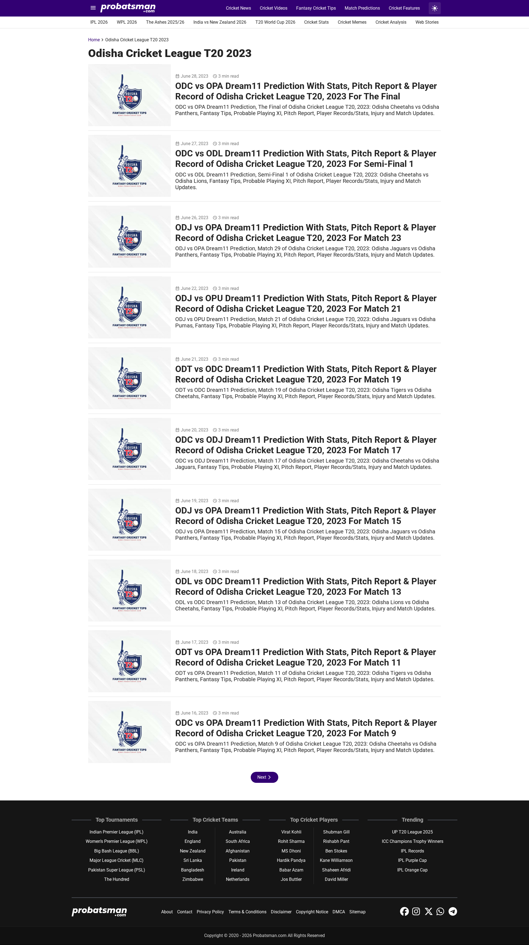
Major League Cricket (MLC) (117, 860)
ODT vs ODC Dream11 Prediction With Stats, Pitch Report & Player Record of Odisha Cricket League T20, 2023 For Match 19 (306, 374)
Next (264, 777)
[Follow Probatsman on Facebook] (405, 914)
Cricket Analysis (391, 22)
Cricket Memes (352, 22)
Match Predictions (362, 8)
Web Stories (427, 22)
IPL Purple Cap (412, 860)
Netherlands (237, 879)
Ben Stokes (336, 851)
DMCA (339, 911)
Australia (237, 832)
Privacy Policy (210, 911)
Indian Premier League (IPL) (117, 832)
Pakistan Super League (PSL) (116, 870)
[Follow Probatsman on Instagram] (417, 914)
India (193, 832)
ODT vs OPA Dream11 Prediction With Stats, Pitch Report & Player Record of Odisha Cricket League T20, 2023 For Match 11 (305, 657)
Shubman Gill (336, 832)
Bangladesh (192, 870)
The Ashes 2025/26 (165, 22)
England (193, 841)
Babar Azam (291, 870)
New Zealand (193, 851)
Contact (184, 911)
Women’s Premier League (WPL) (117, 841)
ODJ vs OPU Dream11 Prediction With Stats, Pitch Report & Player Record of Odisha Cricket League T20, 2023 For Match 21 (306, 303)
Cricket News (238, 8)
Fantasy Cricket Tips (316, 8)
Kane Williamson (336, 860)
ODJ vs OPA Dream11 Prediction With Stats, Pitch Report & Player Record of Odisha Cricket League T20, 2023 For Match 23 (305, 232)
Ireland (237, 870)
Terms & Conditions (247, 911)
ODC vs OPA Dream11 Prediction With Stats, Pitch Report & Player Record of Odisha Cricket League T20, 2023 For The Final (306, 91)
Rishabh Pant (336, 841)
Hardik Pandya (291, 860)
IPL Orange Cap (412, 870)
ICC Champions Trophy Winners (412, 841)
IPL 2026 (99, 22)
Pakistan (237, 860)
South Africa (238, 841)
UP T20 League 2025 (412, 832)
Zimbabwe (192, 879)
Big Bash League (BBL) (116, 851)
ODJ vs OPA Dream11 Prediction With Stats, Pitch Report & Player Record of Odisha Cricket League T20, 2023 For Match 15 (305, 515)
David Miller (336, 879)
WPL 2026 (127, 22)
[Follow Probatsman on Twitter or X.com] (429, 914)
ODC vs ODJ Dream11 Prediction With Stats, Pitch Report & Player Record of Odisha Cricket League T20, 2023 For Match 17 (306, 445)
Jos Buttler (291, 879)
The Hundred (116, 879)
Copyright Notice (312, 911)
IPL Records (412, 851)
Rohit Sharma (291, 841)
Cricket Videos (273, 8)
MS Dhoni (291, 851)
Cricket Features (404, 8)
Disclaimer (281, 911)
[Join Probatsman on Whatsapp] (441, 914)
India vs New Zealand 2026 (219, 22)
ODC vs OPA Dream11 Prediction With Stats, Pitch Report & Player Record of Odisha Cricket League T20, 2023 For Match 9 (306, 728)
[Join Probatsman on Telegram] (453, 914)
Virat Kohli (291, 832)
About (167, 911)
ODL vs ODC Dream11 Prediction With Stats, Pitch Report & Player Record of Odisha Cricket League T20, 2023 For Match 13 (305, 586)
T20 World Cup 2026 (275, 22)
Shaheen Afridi (336, 870)
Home (94, 39)
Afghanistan (238, 851)
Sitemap (357, 911)
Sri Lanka (192, 860)
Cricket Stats (316, 22)
